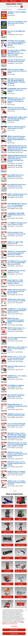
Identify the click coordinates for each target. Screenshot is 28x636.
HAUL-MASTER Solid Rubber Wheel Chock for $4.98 (16, 395)
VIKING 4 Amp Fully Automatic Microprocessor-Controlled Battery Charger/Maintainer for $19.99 (16, 139)
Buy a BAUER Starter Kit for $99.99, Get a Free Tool (15, 175)
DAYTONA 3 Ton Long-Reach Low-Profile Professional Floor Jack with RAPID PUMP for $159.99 (16, 43)
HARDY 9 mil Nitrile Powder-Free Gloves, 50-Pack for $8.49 (17, 194)
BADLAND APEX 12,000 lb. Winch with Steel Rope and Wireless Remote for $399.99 (17, 118)
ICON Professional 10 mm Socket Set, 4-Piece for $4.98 (16, 233)
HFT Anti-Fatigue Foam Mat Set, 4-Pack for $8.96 (17, 338)
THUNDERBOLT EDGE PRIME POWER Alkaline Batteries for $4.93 (16, 214)
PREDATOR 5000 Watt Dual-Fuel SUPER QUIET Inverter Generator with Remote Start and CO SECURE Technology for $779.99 (17, 148)
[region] (14, 622)
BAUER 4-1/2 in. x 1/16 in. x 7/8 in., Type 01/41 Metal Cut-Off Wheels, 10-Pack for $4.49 (16, 358)
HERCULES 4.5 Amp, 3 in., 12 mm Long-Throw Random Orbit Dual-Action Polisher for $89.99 (17, 444)
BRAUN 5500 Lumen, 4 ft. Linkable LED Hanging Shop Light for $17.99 (17, 406)
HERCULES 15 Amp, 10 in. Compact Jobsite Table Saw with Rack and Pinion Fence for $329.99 (17, 455)
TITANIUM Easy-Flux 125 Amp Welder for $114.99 (16, 271)
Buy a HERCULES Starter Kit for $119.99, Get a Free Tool (16, 185)
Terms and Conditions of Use (11, 623)
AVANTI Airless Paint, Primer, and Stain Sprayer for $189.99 (16, 300)
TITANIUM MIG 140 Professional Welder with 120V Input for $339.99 (17, 90)
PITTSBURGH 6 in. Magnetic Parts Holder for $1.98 (15, 386)
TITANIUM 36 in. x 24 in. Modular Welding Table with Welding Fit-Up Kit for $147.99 (17, 310)
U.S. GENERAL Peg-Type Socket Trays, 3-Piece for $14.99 (17, 223)
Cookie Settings (14, 626)
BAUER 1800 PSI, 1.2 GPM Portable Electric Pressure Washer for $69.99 (15, 281)
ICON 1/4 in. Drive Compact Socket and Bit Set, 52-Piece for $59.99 (17, 71)
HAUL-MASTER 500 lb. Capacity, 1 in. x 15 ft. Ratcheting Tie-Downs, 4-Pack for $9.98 (17, 205)
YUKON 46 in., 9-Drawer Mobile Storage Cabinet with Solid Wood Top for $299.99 (16, 253)
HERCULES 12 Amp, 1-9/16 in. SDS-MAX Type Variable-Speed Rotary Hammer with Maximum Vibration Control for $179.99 (16, 435)
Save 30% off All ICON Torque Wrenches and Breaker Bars (16, 60)
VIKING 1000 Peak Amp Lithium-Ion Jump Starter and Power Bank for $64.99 (16, 291)
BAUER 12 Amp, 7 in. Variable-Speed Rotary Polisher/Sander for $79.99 (16, 482)
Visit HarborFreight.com (7, 9)
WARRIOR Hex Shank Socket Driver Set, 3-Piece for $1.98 (16, 414)
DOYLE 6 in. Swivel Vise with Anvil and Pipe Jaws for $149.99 (17, 108)
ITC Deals (14, 1)
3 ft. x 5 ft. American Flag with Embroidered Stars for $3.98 (16, 424)
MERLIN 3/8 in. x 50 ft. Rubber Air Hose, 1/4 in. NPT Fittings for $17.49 (17, 348)
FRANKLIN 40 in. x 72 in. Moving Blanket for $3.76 (16, 376)
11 (13, 491)
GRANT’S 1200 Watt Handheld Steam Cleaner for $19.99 (16, 127)
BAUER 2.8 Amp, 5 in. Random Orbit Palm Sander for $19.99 (16, 472)
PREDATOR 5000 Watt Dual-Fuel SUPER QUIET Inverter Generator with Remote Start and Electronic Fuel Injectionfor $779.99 (17, 159)
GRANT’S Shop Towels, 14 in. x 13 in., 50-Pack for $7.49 (16, 328)
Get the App (23, 1)
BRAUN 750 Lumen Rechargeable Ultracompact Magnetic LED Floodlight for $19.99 (15, 321)
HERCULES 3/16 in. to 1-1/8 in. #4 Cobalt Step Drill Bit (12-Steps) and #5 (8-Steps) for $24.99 (16, 100)
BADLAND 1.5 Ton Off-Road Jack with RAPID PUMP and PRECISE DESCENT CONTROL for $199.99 (16, 81)
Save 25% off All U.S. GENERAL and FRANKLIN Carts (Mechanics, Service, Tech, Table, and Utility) (16, 53)
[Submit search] (22, 7)
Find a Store (5, 1)
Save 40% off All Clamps (14, 165)
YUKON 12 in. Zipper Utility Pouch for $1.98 (15, 242)
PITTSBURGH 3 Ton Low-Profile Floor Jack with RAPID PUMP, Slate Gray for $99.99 (16, 262)
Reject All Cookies (14, 629)
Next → (16, 491)
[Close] (25, 609)
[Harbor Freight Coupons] (14, 3)
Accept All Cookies (14, 633)
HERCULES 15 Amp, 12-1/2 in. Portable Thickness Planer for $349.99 (16, 463)
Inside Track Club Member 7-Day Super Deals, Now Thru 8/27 (17, 22)
